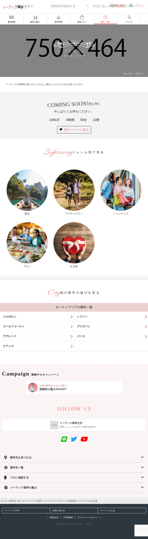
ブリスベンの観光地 (66, 501)
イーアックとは (107, 510)
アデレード (9, 336)
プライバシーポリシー (87, 517)
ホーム (4, 501)
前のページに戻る (76, 129)
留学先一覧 (15, 501)
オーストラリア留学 (32, 501)
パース (81, 336)
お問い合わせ (58, 510)
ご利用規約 (67, 517)
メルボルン (9, 316)
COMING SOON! (74, 104)
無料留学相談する (63, 6)
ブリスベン (49, 501)
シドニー (82, 316)
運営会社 (54, 517)
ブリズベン (83, 326)
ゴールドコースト (13, 326)
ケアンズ (8, 346)
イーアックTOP (11, 510)
